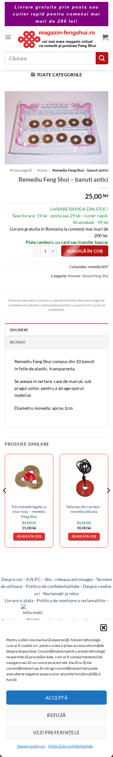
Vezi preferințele (56, 732)
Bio (48, 579)
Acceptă (56, 698)
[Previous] (5, 503)
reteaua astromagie (74, 579)
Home (42, 170)
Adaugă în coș (85, 251)
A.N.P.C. (34, 579)
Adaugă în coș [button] (29, 536)
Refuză (56, 715)
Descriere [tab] (19, 330)
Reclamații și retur (61, 593)
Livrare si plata (19, 600)
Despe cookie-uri (31, 746)
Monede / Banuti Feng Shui (88, 276)
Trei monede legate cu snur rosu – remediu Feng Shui (29, 511)
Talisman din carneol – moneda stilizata (84, 509)
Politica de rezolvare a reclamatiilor (71, 600)
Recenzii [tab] (17, 342)
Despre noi (12, 579)
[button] (103, 628)
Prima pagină (21, 170)
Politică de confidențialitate (70, 746)
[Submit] (102, 58)
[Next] (108, 503)
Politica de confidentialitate (52, 586)
